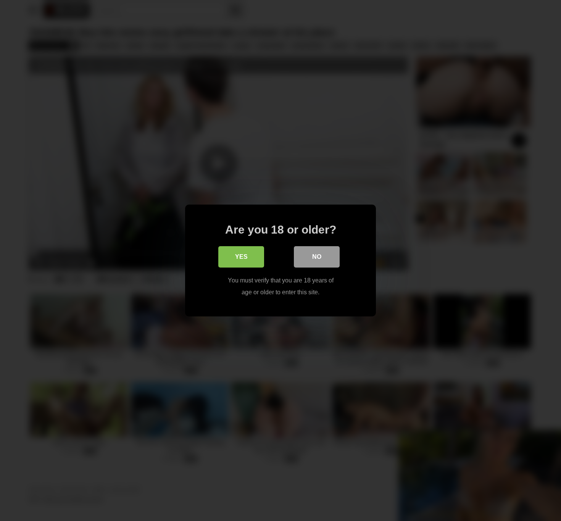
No (316, 256)
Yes (241, 256)
